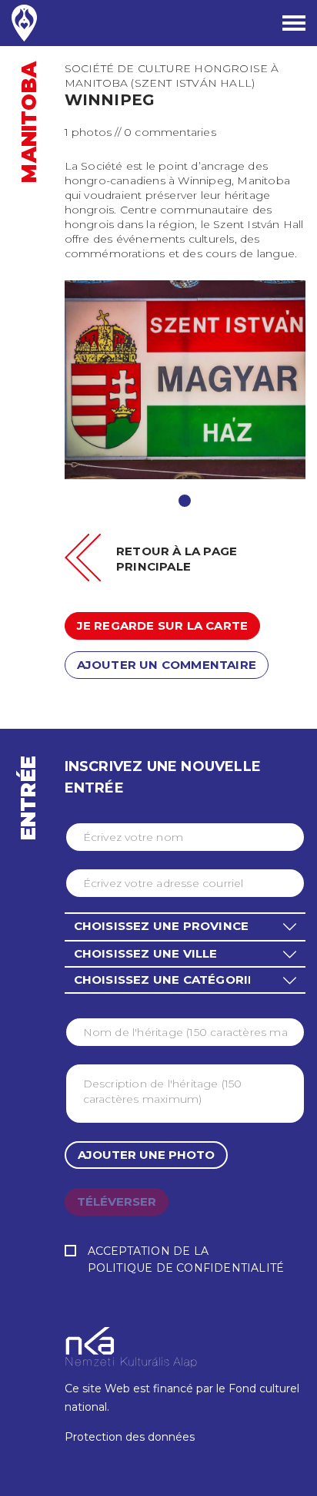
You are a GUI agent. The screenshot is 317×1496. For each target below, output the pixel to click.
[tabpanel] (185, 379)
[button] (185, 926)
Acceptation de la (186, 1259)
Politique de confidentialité (186, 1268)
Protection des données (130, 1437)
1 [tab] (185, 501)
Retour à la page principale (176, 559)
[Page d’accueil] (24, 23)
